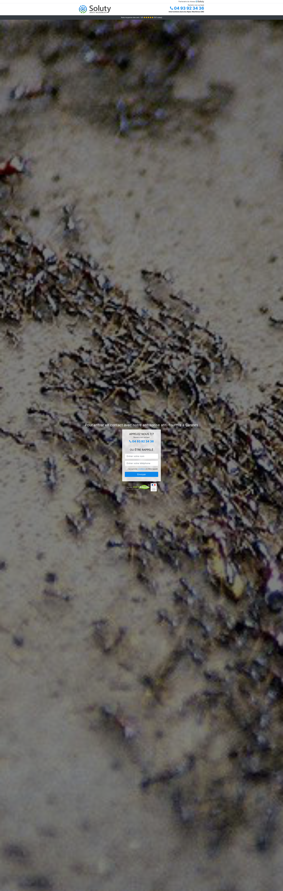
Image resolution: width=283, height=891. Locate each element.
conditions (141, 469)
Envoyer (141, 474)
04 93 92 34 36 (188, 8)
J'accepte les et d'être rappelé (143, 469)
